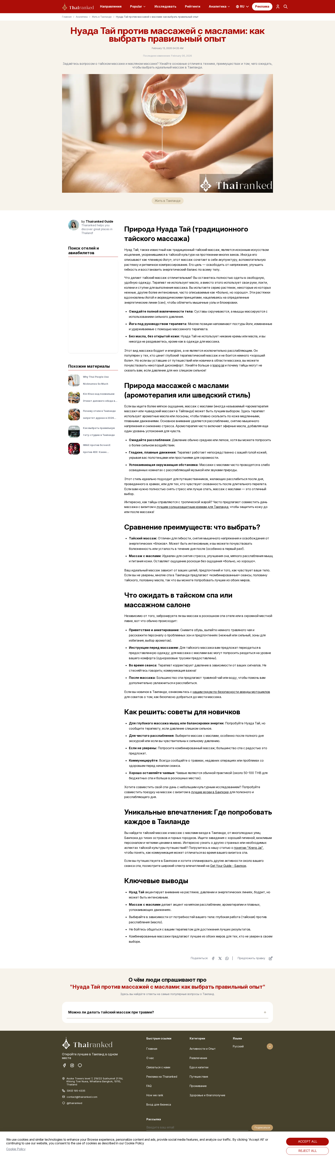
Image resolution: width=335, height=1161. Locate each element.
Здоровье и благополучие (207, 1095)
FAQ (149, 1086)
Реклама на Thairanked (161, 1076)
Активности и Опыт (203, 1048)
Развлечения (198, 1058)
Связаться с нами (158, 1067)
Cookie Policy (16, 1149)
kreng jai (218, 365)
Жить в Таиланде (102, 17)
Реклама (262, 6)
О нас (150, 1058)
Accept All (307, 1141)
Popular (136, 6)
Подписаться (262, 1127)
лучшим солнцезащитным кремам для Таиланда (192, 507)
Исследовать (165, 6)
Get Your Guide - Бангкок (228, 866)
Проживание (198, 1086)
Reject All (307, 1151)
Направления (111, 6)
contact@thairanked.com (82, 1096)
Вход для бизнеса (158, 1104)
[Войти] (277, 6)
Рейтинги (192, 6)
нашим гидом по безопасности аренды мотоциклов (231, 692)
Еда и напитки (199, 1067)
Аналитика (217, 6)
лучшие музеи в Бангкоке (210, 792)
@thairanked (74, 1103)
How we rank (154, 1095)
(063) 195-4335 (76, 1090)
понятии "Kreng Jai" (248, 848)
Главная (67, 17)
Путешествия (199, 1076)
